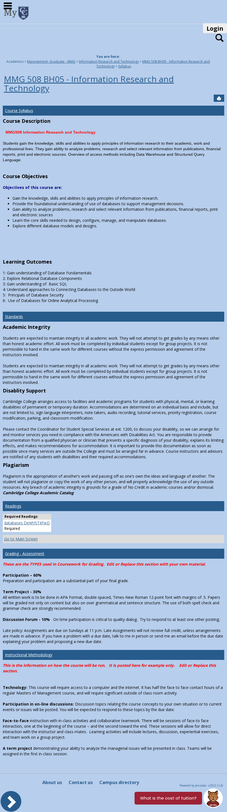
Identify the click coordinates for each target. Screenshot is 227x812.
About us (52, 782)
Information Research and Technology (109, 61)
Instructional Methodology (28, 654)
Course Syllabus (19, 110)
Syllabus (124, 66)
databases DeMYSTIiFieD (27, 522)
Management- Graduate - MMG (51, 61)
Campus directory (119, 782)
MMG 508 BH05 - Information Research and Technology (89, 83)
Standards (14, 316)
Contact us (81, 782)
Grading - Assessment (24, 553)
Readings (13, 506)
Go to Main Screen (21, 539)
